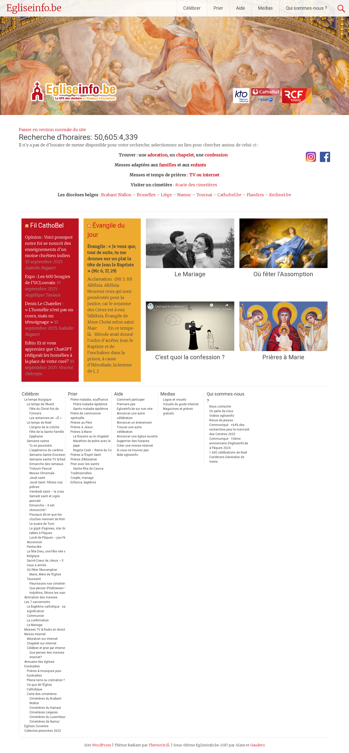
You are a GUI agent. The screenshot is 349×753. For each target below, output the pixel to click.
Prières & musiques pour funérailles (44, 673)
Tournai (204, 194)
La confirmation (38, 620)
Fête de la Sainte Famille (46, 432)
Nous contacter (220, 406)
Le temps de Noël (39, 422)
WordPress (101, 745)
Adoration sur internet (42, 639)
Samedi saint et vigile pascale (44, 498)
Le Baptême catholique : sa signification (46, 609)
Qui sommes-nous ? (306, 8)
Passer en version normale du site (52, 129)
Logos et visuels (174, 399)
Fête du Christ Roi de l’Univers (44, 411)
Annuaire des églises (39, 662)
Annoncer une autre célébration (131, 416)
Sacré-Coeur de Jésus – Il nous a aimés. (45, 563)
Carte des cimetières (42, 694)
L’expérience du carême (46, 450)
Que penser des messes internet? (46, 655)
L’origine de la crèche (44, 427)
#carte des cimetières (196, 184)
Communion (35, 616)
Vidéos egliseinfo (221, 416)
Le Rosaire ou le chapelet (91, 436)
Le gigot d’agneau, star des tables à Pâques (48, 531)
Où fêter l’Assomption (283, 274)
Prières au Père (81, 422)
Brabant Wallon (116, 194)
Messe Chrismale (41, 473)
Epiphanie (36, 436)
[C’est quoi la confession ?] (190, 326)
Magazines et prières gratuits (178, 411)
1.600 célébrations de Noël (228, 452)
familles (167, 164)
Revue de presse (221, 420)
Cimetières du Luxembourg (48, 717)
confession (216, 154)
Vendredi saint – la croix (46, 491)
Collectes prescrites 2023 (42, 731)
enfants (198, 164)
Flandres (255, 194)
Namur (184, 194)
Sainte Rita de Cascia (88, 468)
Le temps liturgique (37, 399)
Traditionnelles (81, 473)
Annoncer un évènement (134, 422)
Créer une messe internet (135, 445)
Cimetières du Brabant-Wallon (45, 701)
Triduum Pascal (40, 468)
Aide (240, 8)
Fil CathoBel (47, 225)
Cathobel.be (229, 194)
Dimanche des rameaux (46, 464)
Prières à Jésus (82, 427)
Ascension (34, 542)
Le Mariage (190, 274)
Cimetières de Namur (44, 721)
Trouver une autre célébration (129, 429)
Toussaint (34, 579)
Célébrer (192, 8)
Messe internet (35, 634)
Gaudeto (257, 745)
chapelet (185, 154)
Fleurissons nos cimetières (48, 583)
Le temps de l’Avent (40, 404)
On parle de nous (221, 411)
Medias (265, 8)
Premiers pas (126, 404)
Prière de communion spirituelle (86, 416)
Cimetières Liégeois (43, 712)
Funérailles (32, 666)
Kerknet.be (280, 194)
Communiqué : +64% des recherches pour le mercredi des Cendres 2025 (229, 429)
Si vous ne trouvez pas (133, 450)
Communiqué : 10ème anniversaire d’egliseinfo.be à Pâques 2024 (228, 443)
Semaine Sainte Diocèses (47, 455)
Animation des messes (40, 597)
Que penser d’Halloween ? (47, 588)
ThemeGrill (159, 745)
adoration (157, 154)
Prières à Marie (283, 357)
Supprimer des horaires (133, 441)
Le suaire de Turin (41, 524)
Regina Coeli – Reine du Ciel (93, 450)
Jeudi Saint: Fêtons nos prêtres (46, 485)
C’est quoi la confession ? (190, 357)
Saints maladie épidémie (90, 409)
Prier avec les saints (85, 464)
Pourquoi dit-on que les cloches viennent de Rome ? (49, 517)
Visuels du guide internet (181, 404)
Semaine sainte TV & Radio (48, 459)
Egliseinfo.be (33, 8)
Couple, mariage (82, 478)
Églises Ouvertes (36, 726)
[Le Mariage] (190, 243)
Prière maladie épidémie (90, 404)
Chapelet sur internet (41, 643)
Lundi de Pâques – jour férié (49, 537)
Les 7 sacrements (37, 602)
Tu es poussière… (41, 445)
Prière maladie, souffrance (89, 399)
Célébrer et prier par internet (46, 648)
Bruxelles (146, 194)
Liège (166, 194)
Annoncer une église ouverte (137, 436)
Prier (218, 8)
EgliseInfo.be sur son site (135, 409)
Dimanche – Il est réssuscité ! (41, 508)
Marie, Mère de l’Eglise (45, 574)
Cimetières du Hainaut (45, 708)
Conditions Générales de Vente (226, 459)
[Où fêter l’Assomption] (283, 243)
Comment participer (131, 399)
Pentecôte (34, 547)
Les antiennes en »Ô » (45, 418)
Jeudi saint (37, 478)
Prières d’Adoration (84, 459)
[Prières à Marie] (283, 326)
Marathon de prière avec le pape (92, 443)
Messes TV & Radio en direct (44, 629)
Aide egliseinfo (127, 455)
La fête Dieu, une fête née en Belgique (47, 554)
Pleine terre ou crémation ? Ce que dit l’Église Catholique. (46, 684)
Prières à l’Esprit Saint (86, 455)
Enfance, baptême (83, 482)
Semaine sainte (38, 441)
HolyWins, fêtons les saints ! (49, 593)
